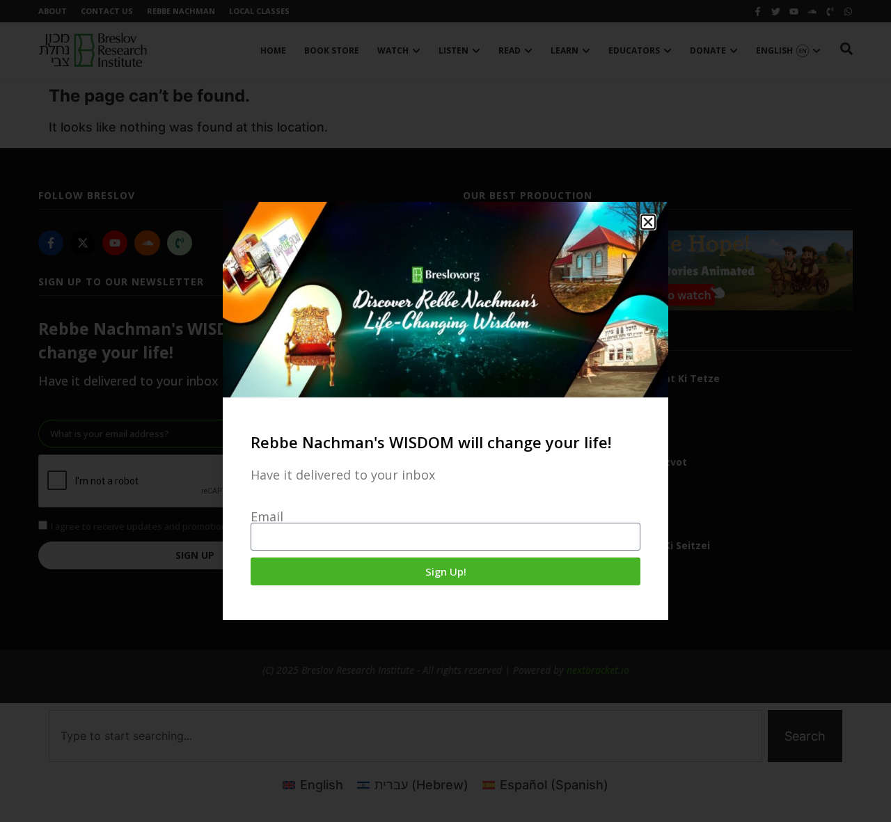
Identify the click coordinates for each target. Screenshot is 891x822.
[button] (648, 222)
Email (267, 516)
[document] (445, 411)
